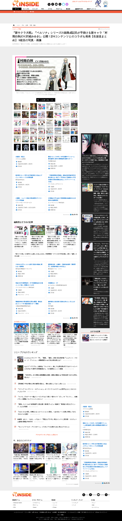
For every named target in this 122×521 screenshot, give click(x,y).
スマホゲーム (36, 502)
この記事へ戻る (46, 100)
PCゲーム (59, 9)
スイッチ (35, 9)
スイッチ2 (26, 9)
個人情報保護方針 (62, 512)
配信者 (68, 9)
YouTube (102, 494)
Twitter (87, 494)
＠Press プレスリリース (101, 512)
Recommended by (70, 484)
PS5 (42, 9)
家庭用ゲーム (16, 500)
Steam (34, 507)
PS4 (14, 507)
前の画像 (17, 75)
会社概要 (54, 512)
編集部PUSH (79, 9)
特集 (32, 11)
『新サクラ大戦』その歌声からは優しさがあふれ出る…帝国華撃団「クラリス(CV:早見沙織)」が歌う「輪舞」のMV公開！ (46, 255)
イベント (55, 505)
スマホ (50, 9)
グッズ (74, 505)
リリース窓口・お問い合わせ (31, 512)
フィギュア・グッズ (76, 500)
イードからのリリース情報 (74, 512)
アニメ (93, 502)
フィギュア (75, 502)
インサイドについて (18, 512)
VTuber (55, 507)
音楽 (93, 505)
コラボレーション (20, 321)
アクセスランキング (21, 11)
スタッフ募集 (60, 514)
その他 (93, 500)
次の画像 (74, 75)
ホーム (17, 9)
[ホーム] (13, 25)
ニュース (55, 502)
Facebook (94, 494)
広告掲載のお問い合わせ (45, 512)
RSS (109, 494)
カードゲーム (95, 507)
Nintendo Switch (17, 502)
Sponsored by (66, 214)
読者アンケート (91, 9)
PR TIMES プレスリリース (88, 512)
